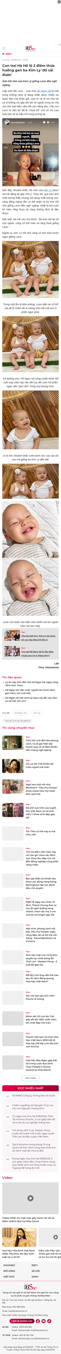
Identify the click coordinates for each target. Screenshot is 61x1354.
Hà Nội (5, 1327)
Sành (35, 1276)
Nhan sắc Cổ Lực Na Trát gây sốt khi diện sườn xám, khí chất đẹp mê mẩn (41, 1019)
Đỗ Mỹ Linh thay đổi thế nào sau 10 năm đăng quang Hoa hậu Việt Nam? (42, 978)
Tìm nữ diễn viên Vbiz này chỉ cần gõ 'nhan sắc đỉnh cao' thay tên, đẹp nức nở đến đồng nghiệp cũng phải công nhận (42, 858)
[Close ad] (59, 2)
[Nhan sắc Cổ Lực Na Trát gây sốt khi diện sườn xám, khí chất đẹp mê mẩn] (13, 1018)
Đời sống (9, 1271)
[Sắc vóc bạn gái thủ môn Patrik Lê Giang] (13, 998)
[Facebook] (38, 1321)
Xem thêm (30, 1078)
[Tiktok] (49, 1321)
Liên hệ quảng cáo (22, 1321)
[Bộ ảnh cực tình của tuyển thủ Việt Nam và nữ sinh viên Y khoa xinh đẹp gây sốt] (13, 810)
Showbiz (9, 1265)
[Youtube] (43, 1321)
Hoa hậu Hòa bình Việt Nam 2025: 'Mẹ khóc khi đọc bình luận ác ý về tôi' (18, 1253)
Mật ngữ (8, 1276)
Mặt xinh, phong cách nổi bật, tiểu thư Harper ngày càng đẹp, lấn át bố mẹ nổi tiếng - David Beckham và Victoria (41, 935)
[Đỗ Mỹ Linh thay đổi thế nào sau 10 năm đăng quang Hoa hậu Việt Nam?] (13, 977)
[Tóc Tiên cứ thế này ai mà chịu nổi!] (13, 833)
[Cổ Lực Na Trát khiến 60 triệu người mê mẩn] (13, 766)
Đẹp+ (9, 54)
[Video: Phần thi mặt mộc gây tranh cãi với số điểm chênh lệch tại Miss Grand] (30, 1198)
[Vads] (59, 44)
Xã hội (36, 1271)
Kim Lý (48, 190)
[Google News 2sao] (17, 722)
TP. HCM (6, 1335)
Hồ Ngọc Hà (44, 91)
